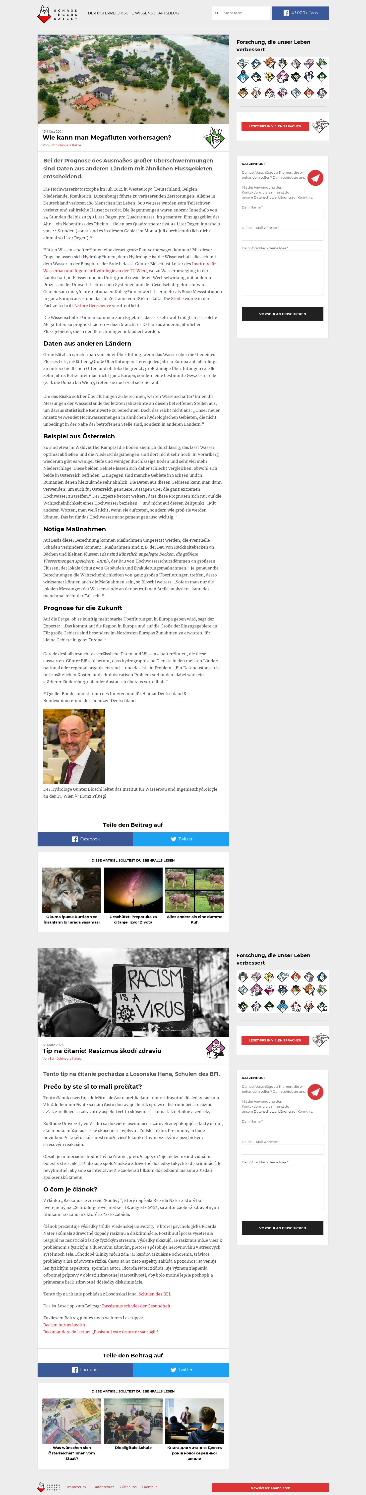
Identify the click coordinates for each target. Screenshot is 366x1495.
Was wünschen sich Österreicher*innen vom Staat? (71, 1453)
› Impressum (75, 1487)
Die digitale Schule (133, 1447)
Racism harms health (64, 1324)
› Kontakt (149, 1487)
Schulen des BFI (154, 1293)
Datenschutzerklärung (272, 197)
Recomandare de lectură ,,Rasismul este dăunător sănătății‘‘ (100, 1331)
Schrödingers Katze (65, 145)
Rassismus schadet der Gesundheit (136, 1305)
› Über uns (128, 1487)
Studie (177, 298)
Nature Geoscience (92, 305)
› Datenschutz (103, 1487)
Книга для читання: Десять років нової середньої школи (194, 1453)
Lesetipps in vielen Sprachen (275, 126)
